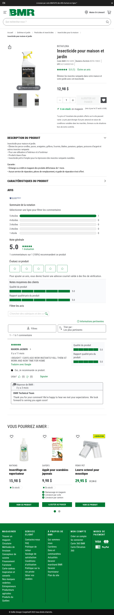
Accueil (10, 32)
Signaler (44, 376)
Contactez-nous (32, 539)
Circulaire (6, 543)
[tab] (57, 137)
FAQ (27, 543)
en (4, 3)
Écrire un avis (83, 69)
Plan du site (53, 575)
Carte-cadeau (8, 568)
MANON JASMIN (19, 349)
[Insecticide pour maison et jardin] (20, 100)
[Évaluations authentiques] (15, 198)
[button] (15, 268)
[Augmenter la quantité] (73, 100)
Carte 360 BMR (78, 543)
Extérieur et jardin (23, 32)
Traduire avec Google (21, 364)
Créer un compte (79, 536)
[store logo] (22, 12)
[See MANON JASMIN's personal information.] (30, 349)
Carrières (52, 546)
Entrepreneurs (9, 586)
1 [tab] (55, 511)
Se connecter (77, 539)
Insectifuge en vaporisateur (17, 471)
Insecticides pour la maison (68, 32)
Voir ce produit (23, 505)
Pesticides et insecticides (44, 32)
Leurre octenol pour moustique (87, 471)
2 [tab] (59, 511)
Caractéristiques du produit (27, 181)
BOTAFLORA (63, 46)
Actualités (52, 557)
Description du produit (23, 138)
